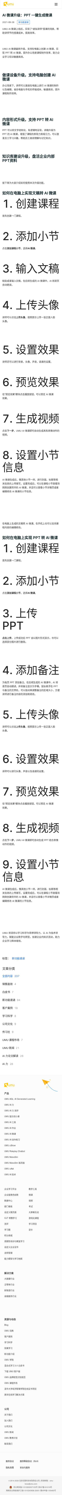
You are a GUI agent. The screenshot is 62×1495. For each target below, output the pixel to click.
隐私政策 (10, 1467)
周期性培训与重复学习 (14, 1241)
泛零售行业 (9, 1284)
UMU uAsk (9, 1168)
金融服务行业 (10, 1296)
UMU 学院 (8, 1359)
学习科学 (7, 1016)
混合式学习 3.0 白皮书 (14, 1365)
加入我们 (8, 1420)
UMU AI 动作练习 (12, 1139)
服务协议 (10, 1461)
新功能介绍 (9, 1353)
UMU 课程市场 (10, 1039)
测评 (6, 1223)
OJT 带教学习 (10, 1217)
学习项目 (33, 1223)
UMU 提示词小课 (11, 1116)
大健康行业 (9, 1278)
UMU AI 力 (9, 1104)
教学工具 (33, 1188)
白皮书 (6, 992)
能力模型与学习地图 (13, 1258)
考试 (31, 1206)
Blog (6, 1324)
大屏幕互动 (34, 1212)
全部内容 (7, 976)
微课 (31, 1194)
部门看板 (8, 1206)
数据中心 (8, 1200)
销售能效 (7, 984)
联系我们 (8, 1443)
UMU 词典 (8, 1330)
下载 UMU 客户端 (12, 1371)
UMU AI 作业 (10, 1127)
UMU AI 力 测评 (11, 1110)
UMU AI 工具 (10, 1122)
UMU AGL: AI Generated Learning (19, 1098)
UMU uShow (10, 1145)
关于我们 (8, 1414)
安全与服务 (25, 1467)
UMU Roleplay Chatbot (14, 1151)
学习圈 (7, 1229)
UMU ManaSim (11, 1156)
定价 (31, 1229)
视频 (31, 1200)
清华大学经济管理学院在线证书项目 (20, 1388)
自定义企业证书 (11, 1247)
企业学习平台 (10, 1188)
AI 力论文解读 (10, 1055)
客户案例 (7, 1008)
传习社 (6, 1032)
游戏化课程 (34, 1217)
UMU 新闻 (8, 1047)
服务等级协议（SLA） (30, 1461)
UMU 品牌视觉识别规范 (15, 1377)
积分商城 (8, 1235)
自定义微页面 (10, 1212)
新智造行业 (9, 1290)
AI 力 (5, 1063)
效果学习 (8, 1348)
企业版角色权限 (11, 1194)
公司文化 (7, 1024)
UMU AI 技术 (10, 1174)
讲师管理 (8, 1252)
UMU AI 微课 (10, 1133)
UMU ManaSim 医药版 (14, 1162)
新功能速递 (18, 958)
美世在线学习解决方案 (14, 1394)
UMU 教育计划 (10, 1437)
